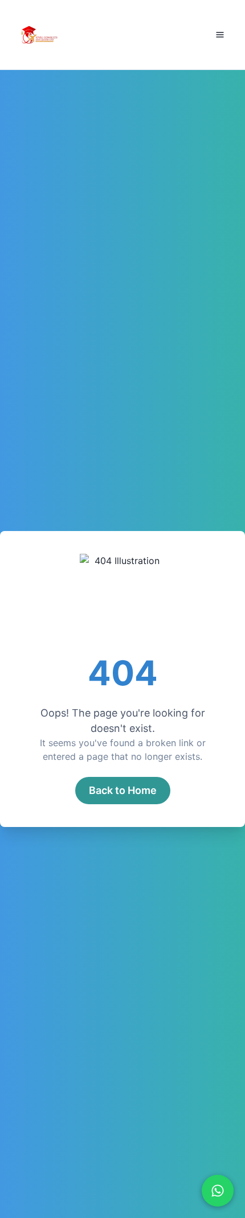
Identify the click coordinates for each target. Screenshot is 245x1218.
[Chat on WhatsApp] (218, 1191)
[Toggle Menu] (220, 34)
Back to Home (123, 790)
